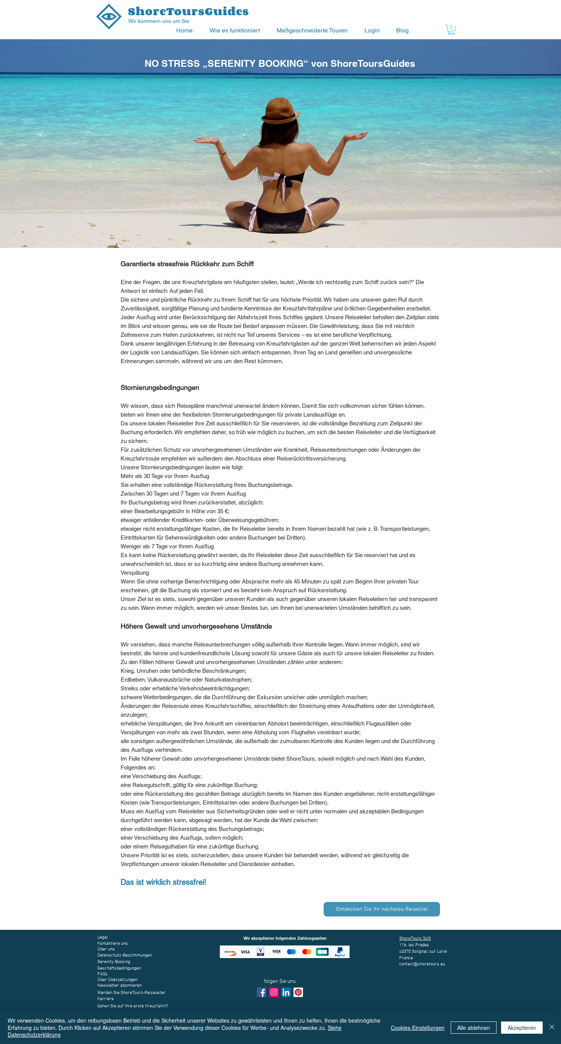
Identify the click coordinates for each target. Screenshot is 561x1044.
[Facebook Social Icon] (261, 992)
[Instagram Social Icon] (274, 992)
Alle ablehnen (473, 1027)
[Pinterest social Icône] (298, 992)
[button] (237, 30)
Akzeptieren (522, 1027)
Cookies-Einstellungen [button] (418, 1027)
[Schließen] (551, 1027)
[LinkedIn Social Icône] (286, 992)
